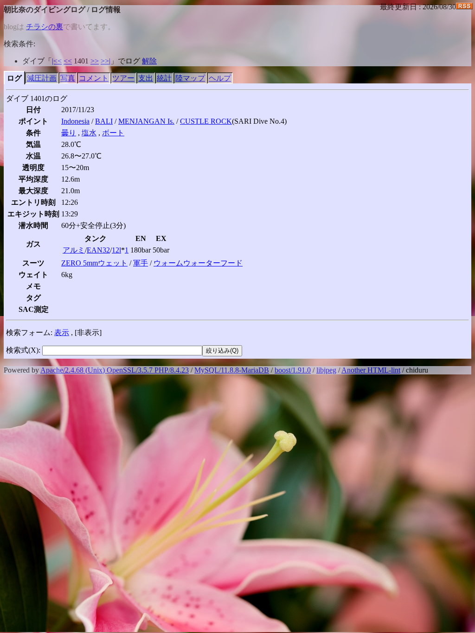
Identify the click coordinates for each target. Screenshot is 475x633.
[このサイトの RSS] (464, 7)
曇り (68, 133)
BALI (104, 121)
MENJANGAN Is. (146, 121)
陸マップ (190, 78)
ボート (113, 133)
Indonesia (75, 121)
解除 (149, 61)
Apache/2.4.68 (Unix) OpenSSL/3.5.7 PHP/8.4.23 (114, 370)
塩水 (89, 133)
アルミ (74, 250)
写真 (67, 78)
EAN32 (98, 250)
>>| (105, 61)
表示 (61, 332)
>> (94, 61)
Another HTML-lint (370, 370)
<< (68, 61)
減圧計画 (42, 78)
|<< (57, 61)
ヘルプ (220, 78)
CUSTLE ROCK (206, 121)
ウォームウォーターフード (198, 263)
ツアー (123, 78)
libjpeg (326, 370)
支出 (145, 78)
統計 (164, 78)
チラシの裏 (44, 27)
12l (116, 250)
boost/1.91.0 (293, 370)
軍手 (140, 263)
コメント (94, 78)
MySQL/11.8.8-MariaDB (231, 370)
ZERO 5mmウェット (94, 263)
